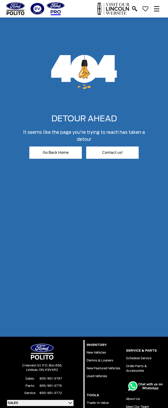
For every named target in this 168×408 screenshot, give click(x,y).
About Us (133, 399)
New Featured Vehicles (103, 368)
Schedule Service (138, 358)
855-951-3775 (51, 385)
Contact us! (112, 152)
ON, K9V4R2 (48, 369)
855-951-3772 (51, 393)
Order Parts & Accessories (136, 368)
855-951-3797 (51, 378)
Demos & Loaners (100, 360)
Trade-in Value (98, 403)
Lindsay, (32, 369)
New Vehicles (96, 352)
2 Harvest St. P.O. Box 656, (42, 365)
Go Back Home (56, 152)
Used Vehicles (97, 376)
